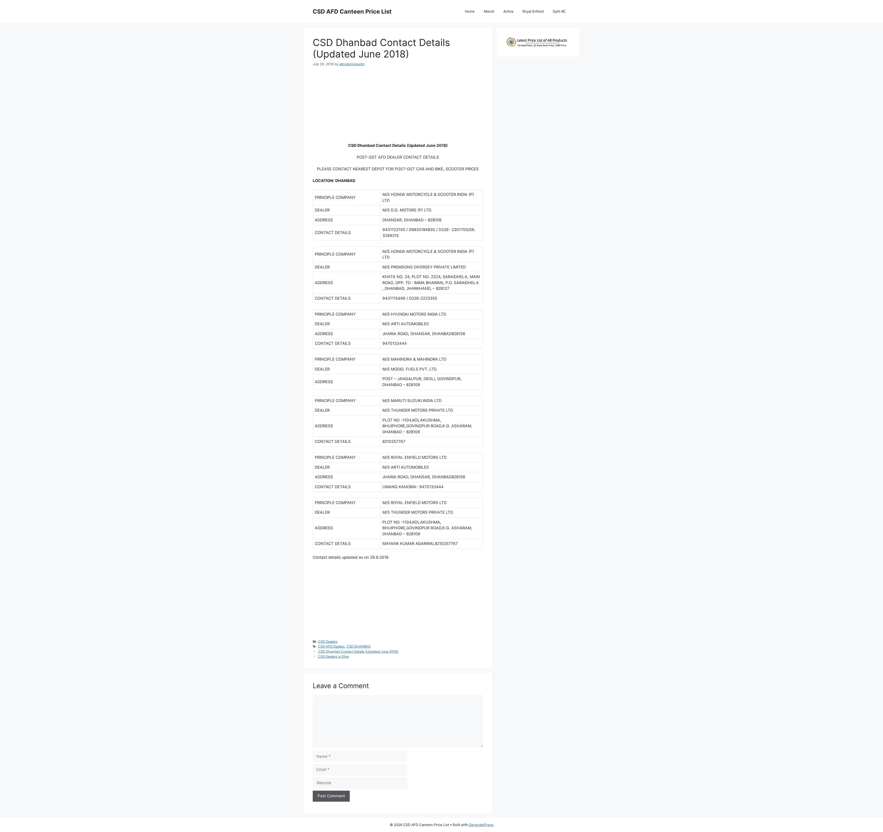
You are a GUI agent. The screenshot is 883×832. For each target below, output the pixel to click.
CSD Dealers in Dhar (333, 656)
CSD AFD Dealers (331, 646)
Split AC (559, 11)
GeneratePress (481, 825)
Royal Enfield (533, 11)
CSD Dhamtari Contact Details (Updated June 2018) (358, 651)
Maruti (489, 11)
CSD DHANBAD (359, 646)
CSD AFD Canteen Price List (352, 11)
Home (470, 11)
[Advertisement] (397, 106)
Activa (508, 11)
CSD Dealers (327, 642)
